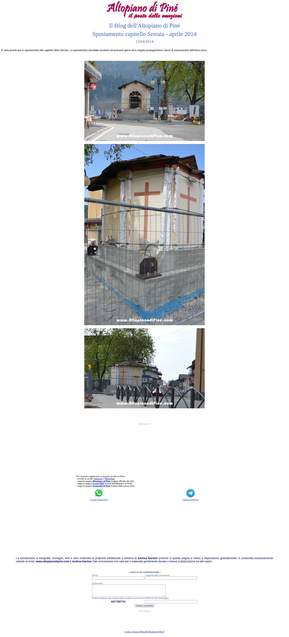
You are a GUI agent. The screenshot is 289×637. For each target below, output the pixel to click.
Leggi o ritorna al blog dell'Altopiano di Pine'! (145, 632)
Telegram (98, 478)
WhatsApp (110, 478)
